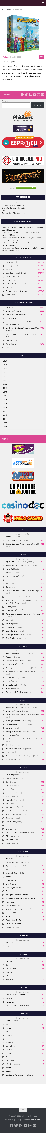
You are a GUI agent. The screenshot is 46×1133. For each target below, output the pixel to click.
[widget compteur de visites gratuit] (26, 189)
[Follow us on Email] (42, 94)
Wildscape (9, 307)
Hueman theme (35, 1120)
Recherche (6, 101)
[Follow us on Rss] (30, 94)
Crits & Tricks (11, 735)
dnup (7, 583)
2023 (5, 372)
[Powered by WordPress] (14, 1119)
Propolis (9, 972)
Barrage (9, 269)
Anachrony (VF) (11, 262)
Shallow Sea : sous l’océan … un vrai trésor (17, 203)
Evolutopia (8, 61)
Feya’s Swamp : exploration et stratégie (20, 739)
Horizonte (9, 569)
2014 (5, 407)
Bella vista (10, 840)
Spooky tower (11, 979)
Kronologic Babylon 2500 (15, 634)
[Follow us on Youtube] (34, 94)
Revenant (9, 688)
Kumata (9, 1068)
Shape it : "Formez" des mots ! (17, 832)
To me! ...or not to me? (14, 811)
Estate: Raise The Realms (15, 749)
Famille (5, 57)
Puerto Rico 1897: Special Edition (18, 565)
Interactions (10, 1002)
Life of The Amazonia (13, 311)
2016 (5, 400)
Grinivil (8, 348)
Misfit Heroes (11, 1060)
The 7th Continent (12, 277)
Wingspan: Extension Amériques (18, 732)
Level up (9, 843)
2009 (5, 427)
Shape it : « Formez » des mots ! (13, 208)
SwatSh (5, 227)
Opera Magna (11, 318)
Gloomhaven (10, 295)
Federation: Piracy (12, 678)
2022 (5, 376)
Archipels (9, 1057)
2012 (5, 415)
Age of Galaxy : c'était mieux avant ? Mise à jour (23, 614)
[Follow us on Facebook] (22, 94)
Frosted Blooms (12, 576)
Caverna (9, 287)
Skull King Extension (13, 638)
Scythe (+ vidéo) (12, 266)
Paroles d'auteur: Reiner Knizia (17, 315)
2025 (5, 365)
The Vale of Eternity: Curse (15, 724)
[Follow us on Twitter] (26, 94)
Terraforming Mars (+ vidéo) (16, 291)
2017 (5, 396)
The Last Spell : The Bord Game (13, 213)
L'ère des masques (13, 1064)
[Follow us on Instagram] (38, 94)
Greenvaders (10, 627)
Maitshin (9, 728)
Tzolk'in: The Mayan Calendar (16, 284)
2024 (5, 369)
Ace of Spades (11, 344)
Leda (3, 210)
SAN (7, 976)
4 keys (8, 1071)
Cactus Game (11, 822)
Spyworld (9, 587)
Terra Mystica (11, 280)
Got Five (9, 916)
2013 (5, 411)
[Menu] (43, 3)
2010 (5, 423)
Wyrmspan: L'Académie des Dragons (19, 756)
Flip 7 (8, 825)
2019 (5, 388)
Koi (7, 620)
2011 (5, 419)
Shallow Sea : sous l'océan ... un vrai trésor (21, 544)
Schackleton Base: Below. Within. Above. (21, 671)
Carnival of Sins (11, 340)
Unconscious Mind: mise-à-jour (13, 205)
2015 (5, 403)
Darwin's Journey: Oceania (15, 597)
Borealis (9, 624)
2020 (5, 384)
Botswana (9, 818)
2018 (5, 392)
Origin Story (10, 745)
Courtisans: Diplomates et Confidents (19, 1075)
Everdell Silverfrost (13, 685)
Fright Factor (10, 836)
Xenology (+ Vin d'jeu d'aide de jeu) (18, 668)
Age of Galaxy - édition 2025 (16, 562)
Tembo (8, 607)
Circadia (9, 829)
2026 (5, 361)
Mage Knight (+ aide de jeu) (16, 273)
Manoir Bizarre (11, 807)
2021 (5, 380)
